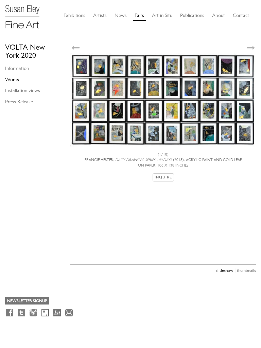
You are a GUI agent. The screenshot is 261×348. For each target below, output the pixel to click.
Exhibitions (74, 15)
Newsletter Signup (27, 300)
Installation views (22, 90)
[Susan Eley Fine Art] (25, 14)
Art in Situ (162, 15)
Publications (192, 15)
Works (12, 79)
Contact (241, 15)
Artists (100, 15)
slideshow (224, 270)
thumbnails (246, 270)
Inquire (163, 177)
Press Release (19, 102)
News (121, 15)
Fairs (139, 15)
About (218, 15)
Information (17, 68)
